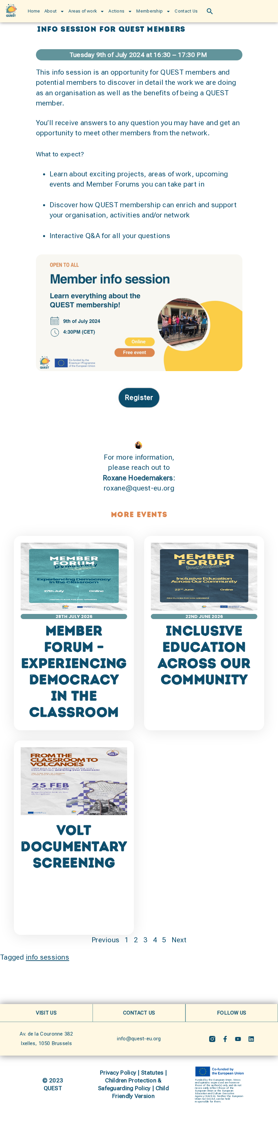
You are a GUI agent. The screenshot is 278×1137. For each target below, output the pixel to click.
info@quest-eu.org (139, 1039)
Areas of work (82, 11)
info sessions (47, 957)
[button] (210, 11)
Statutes (152, 1072)
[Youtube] (238, 1039)
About (50, 11)
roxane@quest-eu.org (139, 488)
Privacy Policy (118, 1072)
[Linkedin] (251, 1039)
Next (179, 940)
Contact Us (186, 11)
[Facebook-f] (225, 1039)
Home (34, 11)
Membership (149, 11)
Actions (116, 11)
